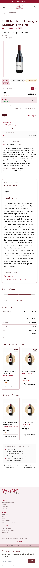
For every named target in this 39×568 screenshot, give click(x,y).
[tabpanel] (19, 238)
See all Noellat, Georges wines (11, 125)
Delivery (4, 518)
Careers (4, 504)
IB (32, 88)
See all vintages (7, 122)
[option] (19, 94)
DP (35, 88)
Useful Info (5, 508)
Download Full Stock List (9, 522)
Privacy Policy (6, 532)
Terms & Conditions (7, 528)
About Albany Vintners (8, 502)
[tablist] (19, 192)
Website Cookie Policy (8, 530)
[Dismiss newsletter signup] (36, 550)
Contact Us (5, 506)
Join (31, 560)
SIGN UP (19, 541)
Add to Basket (12, 386)
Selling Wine (5, 514)
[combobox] (19, 12)
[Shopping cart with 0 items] (35, 7)
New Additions (6, 520)
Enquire (33, 116)
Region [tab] (6, 192)
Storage (4, 516)
